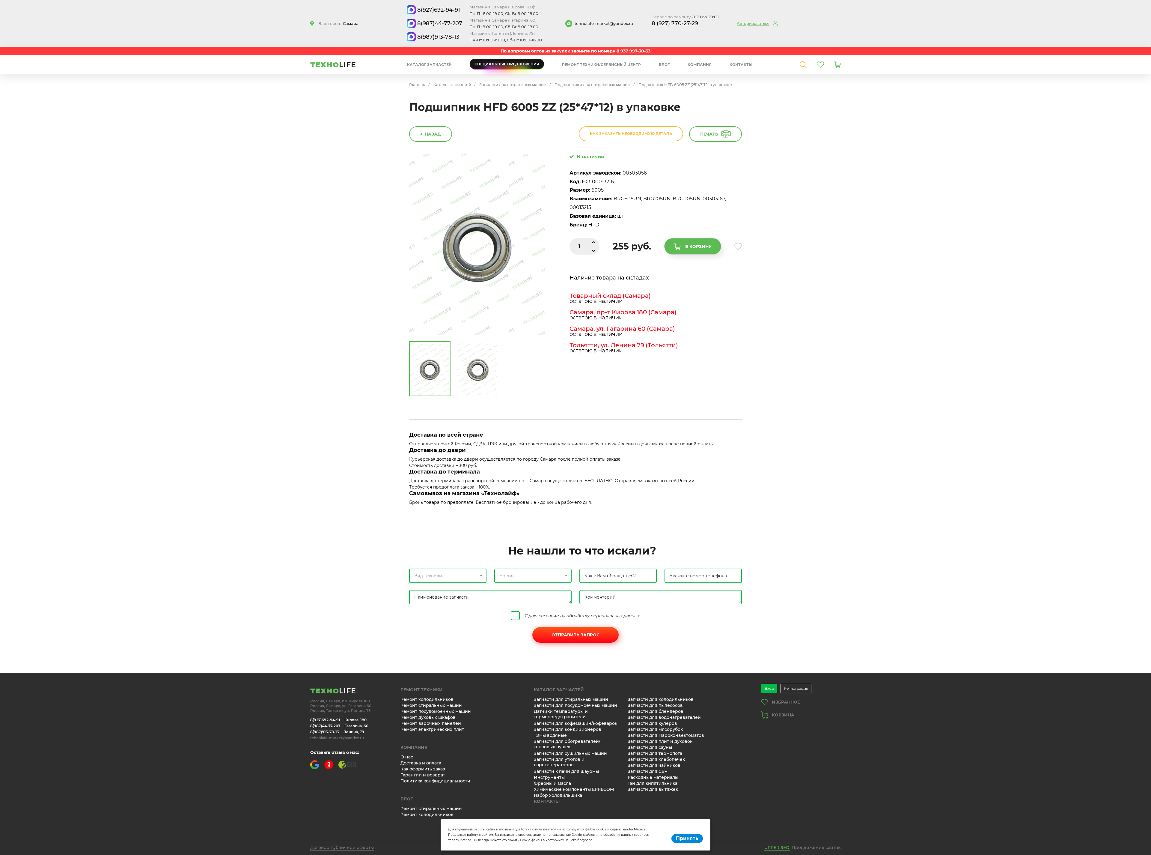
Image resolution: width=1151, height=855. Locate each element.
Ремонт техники (421, 689)
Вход (769, 688)
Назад (433, 134)
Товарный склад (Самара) (610, 295)
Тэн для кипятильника (652, 783)
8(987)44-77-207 (439, 23)
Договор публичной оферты (342, 847)
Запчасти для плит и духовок (660, 741)
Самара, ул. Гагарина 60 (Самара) (622, 328)
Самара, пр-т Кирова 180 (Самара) (623, 312)
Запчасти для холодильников (661, 699)
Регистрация (796, 688)
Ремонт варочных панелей (430, 723)
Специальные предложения (506, 64)
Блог (664, 64)
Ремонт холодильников (427, 699)
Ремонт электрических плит (432, 729)
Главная (417, 84)
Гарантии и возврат (422, 775)
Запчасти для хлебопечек (656, 759)
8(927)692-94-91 (438, 10)
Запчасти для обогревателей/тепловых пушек (567, 744)
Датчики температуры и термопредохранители (561, 714)
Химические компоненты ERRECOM (574, 789)
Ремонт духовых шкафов (428, 717)
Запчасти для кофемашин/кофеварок (575, 723)
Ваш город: (338, 23)
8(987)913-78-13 (438, 37)
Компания (700, 64)
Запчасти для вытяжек (653, 789)
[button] (447, 576)
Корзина (783, 715)
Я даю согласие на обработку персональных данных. (582, 615)
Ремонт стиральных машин (431, 705)
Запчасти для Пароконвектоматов (666, 735)
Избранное (786, 702)
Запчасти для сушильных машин (570, 753)
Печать (709, 134)
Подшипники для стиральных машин (592, 84)
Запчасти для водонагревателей (664, 717)
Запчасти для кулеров (652, 723)
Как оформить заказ (422, 769)
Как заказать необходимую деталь (631, 133)
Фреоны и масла (552, 783)
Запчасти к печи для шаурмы (566, 771)
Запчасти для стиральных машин (512, 84)
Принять (687, 838)
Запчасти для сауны (650, 747)
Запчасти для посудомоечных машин (575, 705)
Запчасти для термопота (655, 753)
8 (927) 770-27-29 (675, 23)
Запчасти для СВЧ (648, 771)
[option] (477, 244)
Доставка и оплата (420, 763)
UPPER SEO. (777, 847)
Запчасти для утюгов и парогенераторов (559, 762)
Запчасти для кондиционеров (567, 729)
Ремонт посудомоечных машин (435, 711)
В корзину (698, 246)
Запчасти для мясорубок (655, 729)
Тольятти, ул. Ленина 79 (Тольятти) (624, 345)
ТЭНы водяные (550, 735)
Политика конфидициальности (435, 781)
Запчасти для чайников (654, 765)
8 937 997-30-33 (633, 51)
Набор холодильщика (558, 795)
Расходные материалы (653, 777)
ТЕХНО (333, 64)
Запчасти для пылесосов (655, 705)
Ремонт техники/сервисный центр (601, 64)
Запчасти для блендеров (655, 711)
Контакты (741, 64)
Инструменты (549, 777)
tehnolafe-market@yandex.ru (604, 23)
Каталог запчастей (429, 64)
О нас (406, 757)
